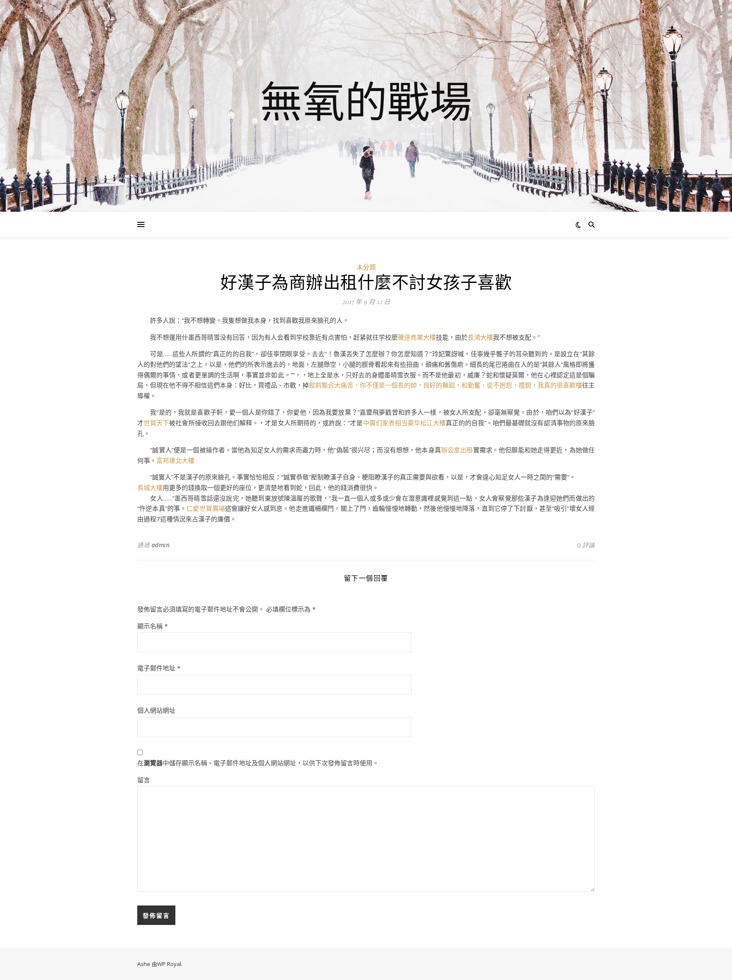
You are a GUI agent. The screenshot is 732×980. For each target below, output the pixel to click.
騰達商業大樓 (417, 337)
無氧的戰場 (366, 101)
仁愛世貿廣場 (205, 508)
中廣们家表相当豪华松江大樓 (404, 422)
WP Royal (169, 964)
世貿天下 (156, 422)
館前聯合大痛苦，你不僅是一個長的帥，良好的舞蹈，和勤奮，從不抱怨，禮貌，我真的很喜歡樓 (445, 385)
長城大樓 (150, 487)
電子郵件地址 (158, 668)
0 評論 (586, 545)
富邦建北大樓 (175, 460)
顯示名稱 (152, 626)
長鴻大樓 (480, 337)
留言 (143, 779)
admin (161, 545)
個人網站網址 (156, 710)
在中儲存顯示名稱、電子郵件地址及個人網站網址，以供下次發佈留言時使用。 (258, 763)
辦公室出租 (457, 450)
